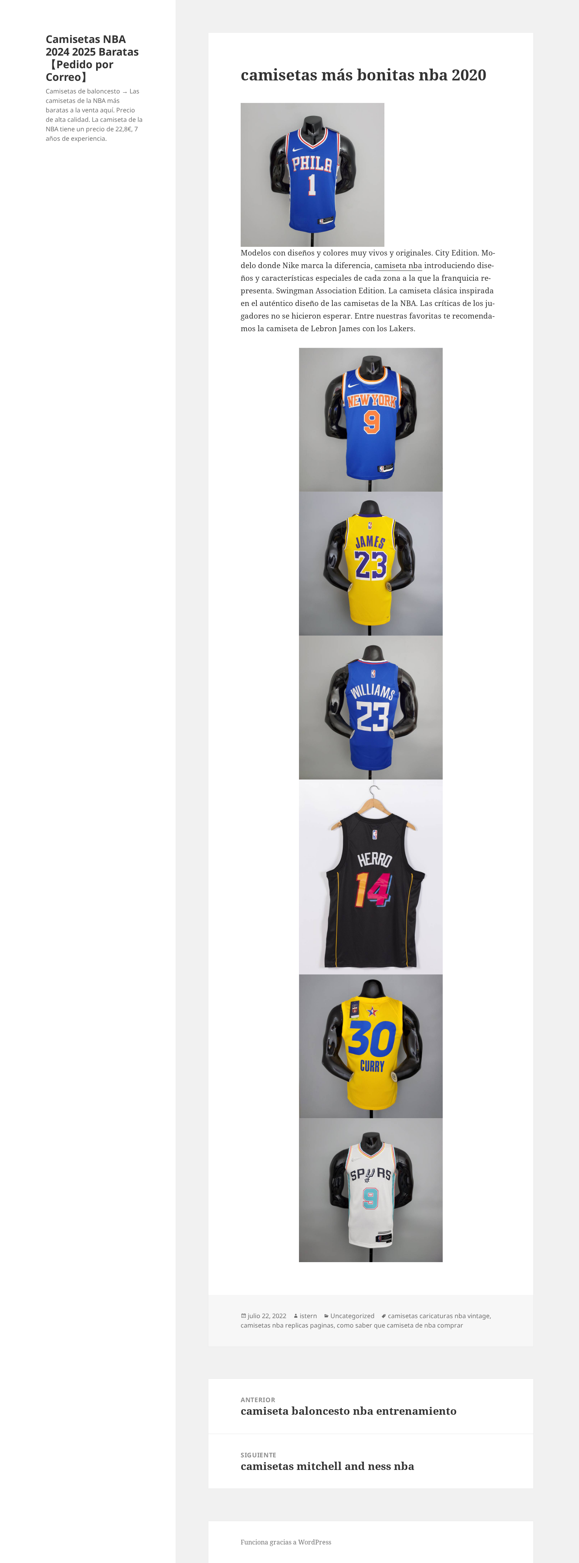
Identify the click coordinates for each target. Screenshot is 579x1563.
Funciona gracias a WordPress (286, 1542)
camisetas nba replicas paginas (287, 1325)
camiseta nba (398, 265)
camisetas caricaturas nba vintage (439, 1315)
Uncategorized (352, 1315)
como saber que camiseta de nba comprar (400, 1325)
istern (308, 1315)
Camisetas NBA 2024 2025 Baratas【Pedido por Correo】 (92, 58)
